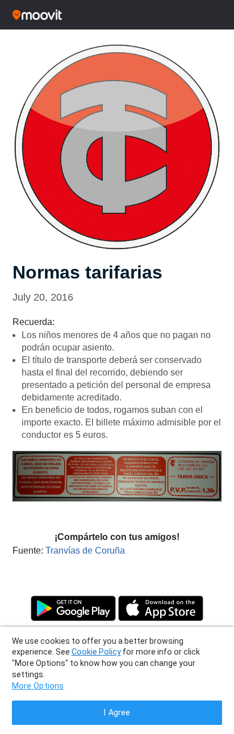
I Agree (116, 713)
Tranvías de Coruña (85, 550)
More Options (38, 686)
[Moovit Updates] (117, 15)
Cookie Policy (96, 651)
